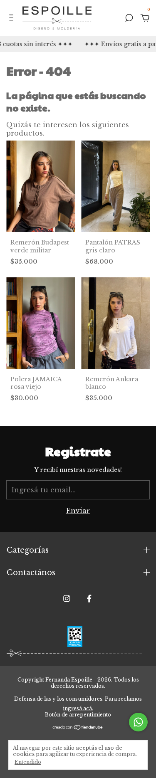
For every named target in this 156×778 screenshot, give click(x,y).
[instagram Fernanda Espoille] (67, 599)
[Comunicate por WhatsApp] (138, 722)
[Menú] (12, 18)
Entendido (28, 762)
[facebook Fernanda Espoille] (89, 599)
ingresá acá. (78, 708)
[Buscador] (129, 18)
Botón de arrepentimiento (78, 714)
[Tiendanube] (78, 727)
